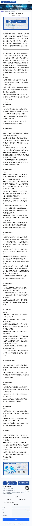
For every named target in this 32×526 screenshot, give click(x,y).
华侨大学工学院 (22, 499)
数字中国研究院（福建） (9, 502)
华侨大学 (9, 499)
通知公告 (2, 11)
